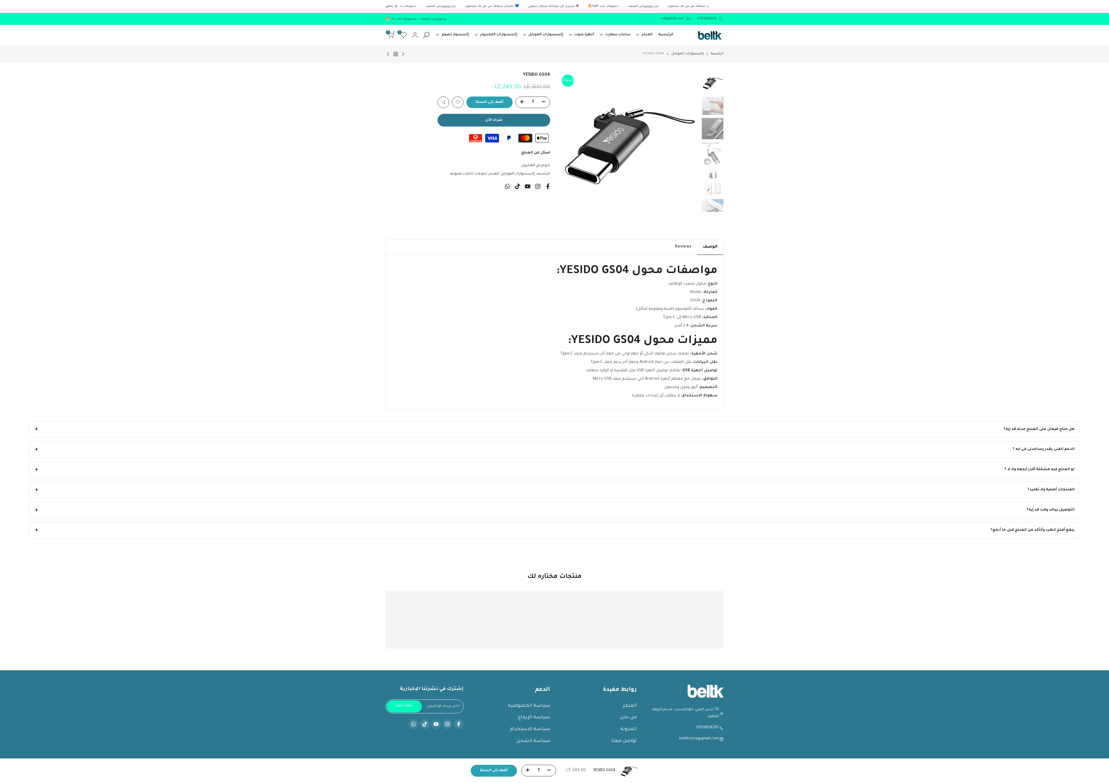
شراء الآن (494, 120)
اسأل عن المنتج (535, 153)
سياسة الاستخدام (530, 729)
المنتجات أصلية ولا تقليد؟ (1051, 490)
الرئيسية (717, 54)
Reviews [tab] (683, 247)
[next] (570, 142)
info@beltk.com (672, 19)
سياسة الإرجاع (534, 717)
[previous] (687, 142)
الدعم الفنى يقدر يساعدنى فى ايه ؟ (1044, 449)
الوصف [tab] (710, 247)
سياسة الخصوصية (529, 705)
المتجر (494, 174)
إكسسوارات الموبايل (687, 54)
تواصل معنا (624, 741)
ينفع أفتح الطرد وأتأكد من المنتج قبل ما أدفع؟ (1033, 530)
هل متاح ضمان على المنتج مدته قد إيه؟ (1039, 429)
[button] (458, 102)
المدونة (628, 729)
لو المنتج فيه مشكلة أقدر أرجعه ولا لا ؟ (1039, 469)
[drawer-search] (426, 35)
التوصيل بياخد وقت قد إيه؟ (1051, 510)
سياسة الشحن (533, 741)
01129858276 (707, 19)
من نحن (628, 717)
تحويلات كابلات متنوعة (468, 174)
